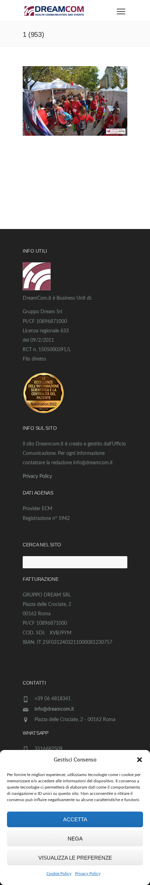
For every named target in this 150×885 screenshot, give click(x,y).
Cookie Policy (59, 873)
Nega (75, 838)
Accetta (75, 819)
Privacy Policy (87, 873)
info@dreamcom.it (54, 709)
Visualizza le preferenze (75, 858)
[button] (139, 759)
